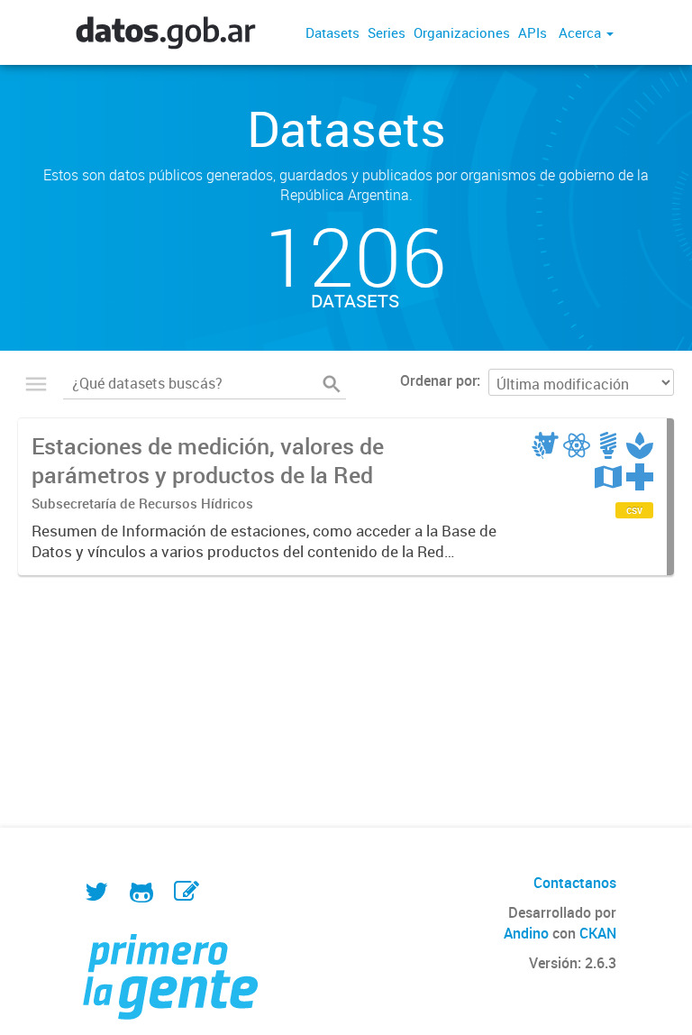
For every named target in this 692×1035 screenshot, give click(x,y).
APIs (532, 32)
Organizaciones (462, 32)
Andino (526, 933)
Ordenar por (438, 380)
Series (386, 32)
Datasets (332, 32)
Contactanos (574, 883)
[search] (331, 384)
